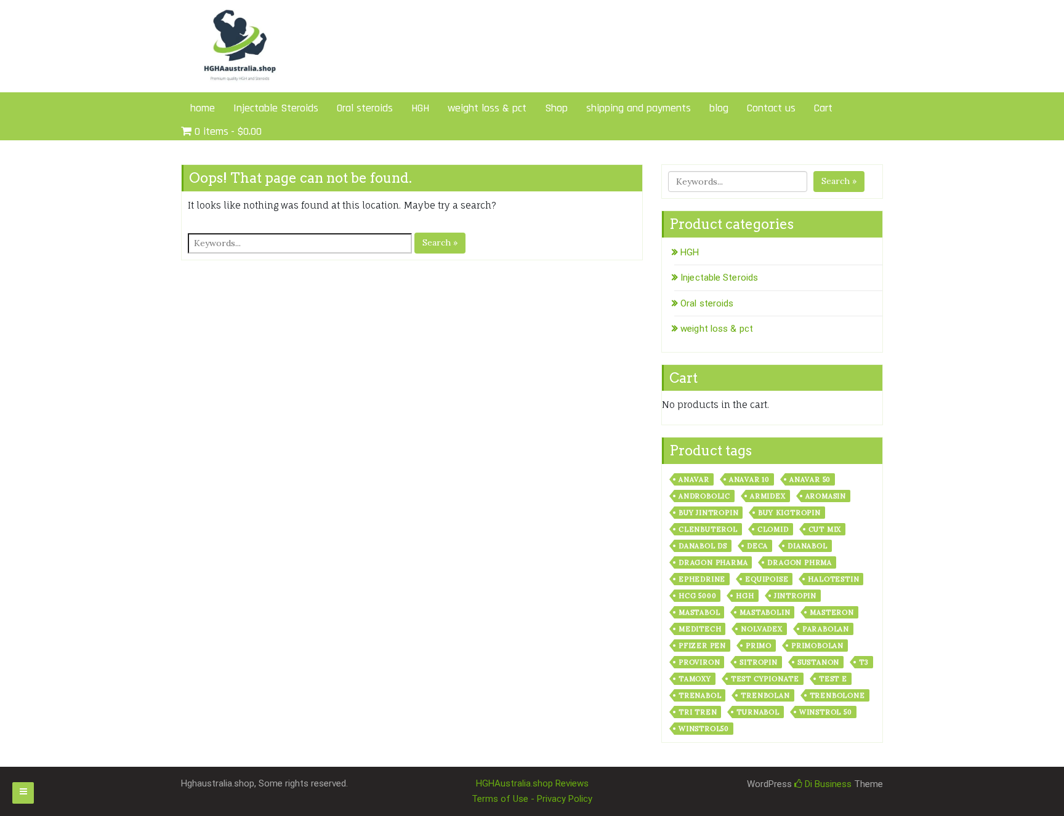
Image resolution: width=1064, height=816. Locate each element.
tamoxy (695, 678)
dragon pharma (713, 562)
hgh (745, 595)
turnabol (757, 712)
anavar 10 (749, 479)
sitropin (758, 662)
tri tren (698, 712)
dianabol (807, 546)
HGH (420, 108)
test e (833, 678)
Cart (823, 108)
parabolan (825, 629)
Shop (556, 108)
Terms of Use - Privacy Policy (532, 798)
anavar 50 (810, 479)
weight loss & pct (487, 108)
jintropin (795, 595)
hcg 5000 (697, 595)
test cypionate (765, 678)
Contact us (771, 108)
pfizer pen (702, 645)
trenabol (700, 695)
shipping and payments (638, 108)
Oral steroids (365, 108)
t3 (864, 662)
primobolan (817, 645)
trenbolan (765, 695)
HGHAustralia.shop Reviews (532, 783)
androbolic (704, 496)
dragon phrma (799, 562)
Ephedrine (702, 579)
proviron (699, 662)
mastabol (699, 612)
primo (759, 645)
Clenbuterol (708, 529)
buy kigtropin (789, 512)
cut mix (825, 529)
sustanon (818, 662)
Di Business (827, 784)
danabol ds (703, 546)
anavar (694, 479)
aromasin (825, 496)
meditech (700, 629)
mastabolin (765, 612)
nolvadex (761, 629)
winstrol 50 (825, 712)
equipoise (766, 579)
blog (718, 108)
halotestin (833, 579)
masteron (831, 612)
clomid (773, 529)
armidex (768, 496)
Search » (439, 242)
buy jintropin (708, 512)
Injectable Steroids (275, 108)
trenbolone (837, 695)
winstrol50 (704, 728)
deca (757, 546)
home (202, 108)
